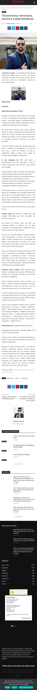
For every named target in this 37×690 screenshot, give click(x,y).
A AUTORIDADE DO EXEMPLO (21, 454)
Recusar (14, 687)
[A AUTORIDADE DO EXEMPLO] (7, 457)
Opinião (8, 7)
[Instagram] (9, 671)
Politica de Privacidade (26, 687)
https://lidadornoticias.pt (18, 423)
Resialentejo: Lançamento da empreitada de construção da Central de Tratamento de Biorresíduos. (23, 499)
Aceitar (7, 687)
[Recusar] (35, 684)
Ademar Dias (10, 378)
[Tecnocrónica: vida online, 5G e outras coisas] (7, 438)
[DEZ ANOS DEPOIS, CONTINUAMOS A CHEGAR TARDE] (7, 448)
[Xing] (18, 675)
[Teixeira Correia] (3, 23)
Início (3, 7)
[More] (30, 28)
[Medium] (18, 671)
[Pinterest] (17, 28)
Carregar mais (18, 464)
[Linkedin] (21, 28)
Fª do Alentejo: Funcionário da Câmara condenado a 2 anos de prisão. (27, 398)
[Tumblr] (26, 28)
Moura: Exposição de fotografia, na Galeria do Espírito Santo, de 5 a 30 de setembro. (23, 509)
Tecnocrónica (24, 378)
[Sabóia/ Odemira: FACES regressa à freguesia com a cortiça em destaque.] (7, 541)
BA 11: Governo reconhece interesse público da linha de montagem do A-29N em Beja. (23, 489)
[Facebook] (9, 28)
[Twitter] (13, 28)
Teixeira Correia (10, 23)
